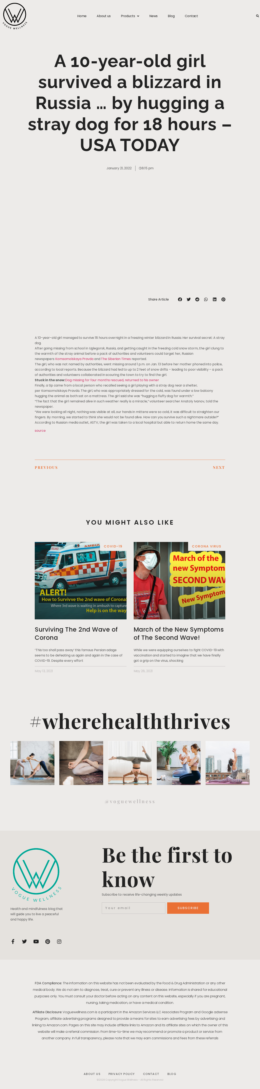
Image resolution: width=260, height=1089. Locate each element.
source (40, 430)
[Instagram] (59, 941)
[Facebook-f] (12, 941)
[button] (257, 16)
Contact (191, 16)
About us (103, 16)
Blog (171, 16)
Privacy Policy (121, 1074)
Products (128, 16)
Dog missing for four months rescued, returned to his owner (112, 380)
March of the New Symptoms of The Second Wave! (179, 633)
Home (82, 16)
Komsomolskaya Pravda (74, 359)
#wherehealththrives (130, 720)
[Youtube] (36, 941)
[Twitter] (24, 941)
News (153, 16)
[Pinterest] (47, 941)
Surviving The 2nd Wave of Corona (76, 633)
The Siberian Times (116, 359)
